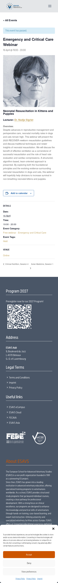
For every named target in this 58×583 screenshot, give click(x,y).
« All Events (10, 20)
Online (6, 255)
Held (5, 241)
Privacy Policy (20, 579)
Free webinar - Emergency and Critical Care (24, 232)
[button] (53, 528)
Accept (29, 554)
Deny (29, 563)
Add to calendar (19, 193)
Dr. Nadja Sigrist (23, 120)
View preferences (29, 571)
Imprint (40, 579)
